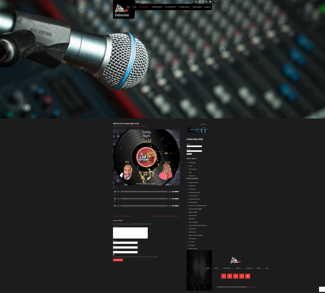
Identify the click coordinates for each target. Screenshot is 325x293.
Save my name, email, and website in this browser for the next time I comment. (135, 257)
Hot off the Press (170, 7)
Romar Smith (192, 232)
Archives (145, 126)
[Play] (115, 191)
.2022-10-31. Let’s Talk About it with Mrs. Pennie (165, 216)
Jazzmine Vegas (193, 222)
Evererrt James (193, 248)
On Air (135, 7)
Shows (259, 268)
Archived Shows (144, 7)
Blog (190, 172)
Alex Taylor (192, 245)
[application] (146, 191)
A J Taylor (191, 242)
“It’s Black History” (184, 7)
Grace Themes (251, 287)
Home (128, 7)
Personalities (192, 169)
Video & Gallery (196, 7)
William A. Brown (194, 182)
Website (115, 250)
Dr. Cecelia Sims (193, 196)
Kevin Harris (192, 229)
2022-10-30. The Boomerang (122, 216)
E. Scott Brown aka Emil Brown (197, 225)
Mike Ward (192, 219)
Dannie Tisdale (193, 212)
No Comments (126, 126)
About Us (238, 268)
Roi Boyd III (192, 186)
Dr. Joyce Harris (193, 202)
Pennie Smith (193, 215)
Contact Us (207, 7)
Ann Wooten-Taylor (194, 192)
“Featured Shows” (157, 7)
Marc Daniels (192, 238)
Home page (192, 162)
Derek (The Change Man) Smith (198, 205)
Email (114, 245)
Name (114, 240)
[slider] (176, 191)
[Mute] (173, 191)
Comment (116, 226)
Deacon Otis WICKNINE (195, 209)
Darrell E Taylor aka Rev (195, 235)
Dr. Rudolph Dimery (194, 199)
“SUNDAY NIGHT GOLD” (136, 126)
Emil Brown (192, 189)
